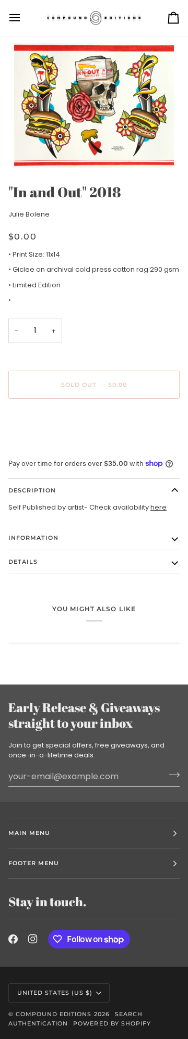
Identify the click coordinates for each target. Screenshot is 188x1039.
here (158, 507)
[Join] (171, 775)
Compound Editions (53, 1014)
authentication (38, 1023)
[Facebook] (13, 939)
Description (32, 490)
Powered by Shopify (111, 1023)
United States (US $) (55, 992)
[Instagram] (33, 939)
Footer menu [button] (33, 863)
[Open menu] (24, 18)
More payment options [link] (47, 446)
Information (33, 537)
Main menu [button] (29, 833)
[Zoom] (94, 105)
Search (129, 1014)
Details (23, 561)
